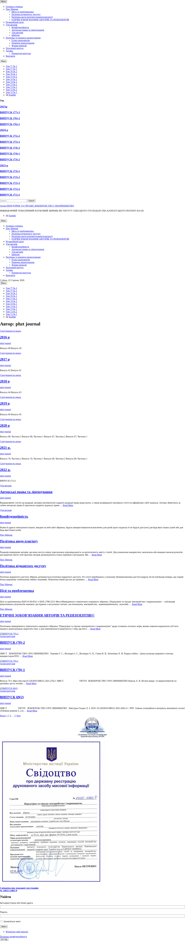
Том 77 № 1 (11, 69)
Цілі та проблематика (17, 590)
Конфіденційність (20, 27)
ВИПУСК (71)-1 (10, 194)
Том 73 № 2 (11, 84)
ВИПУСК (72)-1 (10, 183)
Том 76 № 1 (11, 74)
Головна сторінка (14, 6)
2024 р (4, 130)
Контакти (10, 56)
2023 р (4, 165)
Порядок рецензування (23, 43)
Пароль (3, 912)
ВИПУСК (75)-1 (10, 141)
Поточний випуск (15, 48)
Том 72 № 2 (11, 89)
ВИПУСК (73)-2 (10, 159)
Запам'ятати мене (12, 921)
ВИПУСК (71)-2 (10, 189)
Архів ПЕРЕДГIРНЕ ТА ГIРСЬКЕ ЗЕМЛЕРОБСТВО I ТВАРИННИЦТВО (37, 206)
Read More (68, 505)
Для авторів (11, 25)
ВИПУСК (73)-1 (10, 171)
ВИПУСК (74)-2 (10, 147)
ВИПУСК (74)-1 (10, 153)
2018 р (5, 381)
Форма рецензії (19, 45)
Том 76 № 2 (11, 71)
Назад (3, 715)
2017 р (5, 359)
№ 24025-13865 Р (8, 890)
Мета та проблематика (23, 12)
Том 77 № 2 (11, 66)
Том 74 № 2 (11, 79)
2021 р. (5, 447)
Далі (18, 715)
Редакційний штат (15, 22)
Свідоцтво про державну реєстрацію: (19, 888)
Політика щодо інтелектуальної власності (32, 17)
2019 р (5, 403)
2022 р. (5, 470)
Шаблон (16, 35)
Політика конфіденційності (13, 936)
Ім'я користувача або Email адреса (16, 903)
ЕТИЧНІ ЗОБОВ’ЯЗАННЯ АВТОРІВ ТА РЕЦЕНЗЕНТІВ (40, 19)
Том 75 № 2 (11, 76)
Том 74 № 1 (11, 82)
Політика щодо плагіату (19, 541)
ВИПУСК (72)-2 (10, 177)
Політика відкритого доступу (26, 14)
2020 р (5, 425)
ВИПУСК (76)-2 (10, 118)
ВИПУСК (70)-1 (12, 670)
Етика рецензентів (21, 40)
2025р (3, 106)
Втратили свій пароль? (17, 931)
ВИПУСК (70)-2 (12, 642)
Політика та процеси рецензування (23, 38)
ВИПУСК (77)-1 (10, 112)
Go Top (4, 939)
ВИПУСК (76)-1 (10, 124)
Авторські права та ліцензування (28, 30)
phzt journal (5, 343)
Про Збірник (12, 9)
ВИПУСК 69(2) (12, 697)
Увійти (4, 927)
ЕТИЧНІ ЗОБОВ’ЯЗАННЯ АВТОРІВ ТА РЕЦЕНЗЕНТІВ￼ (47, 615)
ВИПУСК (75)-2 (10, 135)
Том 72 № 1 (11, 92)
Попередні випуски (21, 53)
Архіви (9, 51)
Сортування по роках (10, 331)
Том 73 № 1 (11, 87)
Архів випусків (7, 636)
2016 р (5, 337)
